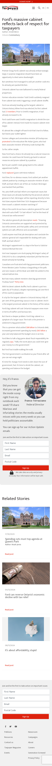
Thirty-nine (19, 282)
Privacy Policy (33, 758)
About (30, 742)
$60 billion (41, 330)
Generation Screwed (36, 752)
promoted (6, 141)
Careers (31, 747)
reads (34, 220)
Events (7, 752)
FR (48, 8)
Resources (8, 737)
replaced (10, 172)
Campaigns (33, 737)
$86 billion (30, 327)
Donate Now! (25, 1)
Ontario (5, 35)
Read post (9, 554)
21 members (11, 111)
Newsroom (32, 732)
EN (43, 8)
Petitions (8, 732)
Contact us (8, 742)
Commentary (14, 35)
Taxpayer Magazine (12, 747)
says (11, 341)
